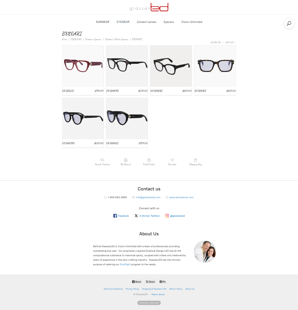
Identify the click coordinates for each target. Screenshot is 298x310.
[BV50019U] (83, 118)
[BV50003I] (127, 118)
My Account (125, 164)
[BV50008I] (171, 66)
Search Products (102, 164)
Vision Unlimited (191, 22)
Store (64, 39)
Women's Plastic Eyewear (116, 39)
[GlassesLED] (149, 7)
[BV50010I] (215, 66)
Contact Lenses (146, 22)
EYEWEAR (123, 22)
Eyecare (169, 22)
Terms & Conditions (113, 289)
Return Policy (176, 289)
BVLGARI (137, 39)
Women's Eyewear (93, 39)
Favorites (172, 164)
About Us (189, 289)
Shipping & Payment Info (154, 289)
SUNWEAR (102, 22)
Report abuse (158, 294)
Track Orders (149, 164)
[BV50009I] (127, 66)
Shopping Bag (195, 164)
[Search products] (289, 23)
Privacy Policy (132, 289)
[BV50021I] (83, 66)
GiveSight (125, 264)
